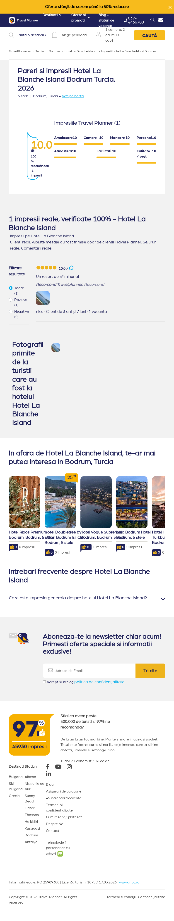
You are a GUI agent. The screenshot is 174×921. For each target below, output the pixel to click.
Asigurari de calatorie (63, 791)
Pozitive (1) (20, 302)
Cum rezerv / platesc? (64, 817)
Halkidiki (31, 821)
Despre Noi (55, 824)
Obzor (30, 808)
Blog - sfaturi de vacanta (106, 20)
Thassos (32, 815)
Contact (52, 831)
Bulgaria (16, 777)
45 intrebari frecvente (63, 798)
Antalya (31, 842)
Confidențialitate (151, 897)
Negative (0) (21, 314)
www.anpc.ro (129, 882)
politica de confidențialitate (99, 682)
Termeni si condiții (120, 897)
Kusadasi (32, 828)
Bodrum (31, 835)
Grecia (14, 796)
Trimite (150, 671)
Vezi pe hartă (73, 96)
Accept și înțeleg (85, 682)
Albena (30, 777)
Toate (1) (19, 290)
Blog (49, 784)
